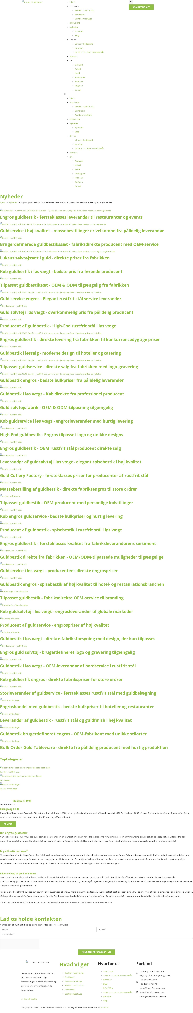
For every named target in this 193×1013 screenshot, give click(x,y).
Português (80, 77)
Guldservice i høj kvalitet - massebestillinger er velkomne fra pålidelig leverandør (82, 230)
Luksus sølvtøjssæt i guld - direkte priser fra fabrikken (55, 258)
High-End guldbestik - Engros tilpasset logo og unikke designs (61, 434)
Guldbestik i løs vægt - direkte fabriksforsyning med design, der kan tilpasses (77, 638)
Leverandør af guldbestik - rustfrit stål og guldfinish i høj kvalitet (66, 720)
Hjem (72, 2)
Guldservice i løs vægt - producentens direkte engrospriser (59, 570)
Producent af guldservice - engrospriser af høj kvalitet (54, 625)
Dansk (78, 90)
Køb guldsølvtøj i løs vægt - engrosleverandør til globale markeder (66, 611)
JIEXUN (104, 1007)
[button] (96, 94)
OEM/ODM (75, 23)
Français (79, 81)
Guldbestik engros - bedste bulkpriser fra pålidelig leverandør (62, 380)
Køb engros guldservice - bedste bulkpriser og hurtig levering (61, 516)
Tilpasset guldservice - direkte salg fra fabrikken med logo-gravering (69, 366)
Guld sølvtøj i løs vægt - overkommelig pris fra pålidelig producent (66, 312)
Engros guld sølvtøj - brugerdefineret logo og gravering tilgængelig (67, 652)
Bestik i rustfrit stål (84, 10)
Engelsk (79, 85)
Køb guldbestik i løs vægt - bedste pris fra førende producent (61, 271)
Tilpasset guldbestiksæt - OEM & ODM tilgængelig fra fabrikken (64, 285)
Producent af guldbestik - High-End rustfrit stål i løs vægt (58, 326)
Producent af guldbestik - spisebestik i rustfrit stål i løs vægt (61, 530)
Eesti (77, 73)
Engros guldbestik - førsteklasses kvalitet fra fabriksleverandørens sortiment (78, 543)
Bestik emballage (83, 19)
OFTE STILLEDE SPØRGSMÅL (89, 52)
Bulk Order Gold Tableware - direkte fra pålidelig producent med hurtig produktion (84, 747)
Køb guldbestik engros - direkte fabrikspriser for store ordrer (61, 679)
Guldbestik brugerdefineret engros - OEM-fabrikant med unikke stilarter (73, 734)
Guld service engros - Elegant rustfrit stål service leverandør (60, 298)
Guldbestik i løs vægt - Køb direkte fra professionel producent (62, 394)
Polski (78, 69)
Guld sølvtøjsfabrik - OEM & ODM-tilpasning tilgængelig (56, 407)
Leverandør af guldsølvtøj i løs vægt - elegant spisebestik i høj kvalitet (70, 462)
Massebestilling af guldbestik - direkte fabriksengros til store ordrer (68, 489)
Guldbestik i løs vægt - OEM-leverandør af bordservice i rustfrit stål (68, 666)
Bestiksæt (80, 14)
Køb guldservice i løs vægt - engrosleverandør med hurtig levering (66, 421)
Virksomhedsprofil (84, 44)
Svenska (79, 65)
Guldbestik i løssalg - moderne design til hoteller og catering (60, 353)
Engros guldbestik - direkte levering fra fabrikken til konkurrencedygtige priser (80, 339)
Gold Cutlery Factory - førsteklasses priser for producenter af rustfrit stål (74, 475)
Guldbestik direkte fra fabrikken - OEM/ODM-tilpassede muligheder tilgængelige (81, 557)
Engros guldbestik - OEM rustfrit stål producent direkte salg (60, 448)
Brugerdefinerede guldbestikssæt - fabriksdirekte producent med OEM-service (79, 244)
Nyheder (74, 27)
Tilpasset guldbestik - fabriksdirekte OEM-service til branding (62, 598)
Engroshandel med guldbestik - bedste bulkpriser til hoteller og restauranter (77, 706)
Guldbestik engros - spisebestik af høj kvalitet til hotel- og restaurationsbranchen (82, 584)
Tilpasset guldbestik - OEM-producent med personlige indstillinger (66, 502)
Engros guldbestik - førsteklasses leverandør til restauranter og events (71, 217)
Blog (77, 35)
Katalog (78, 48)
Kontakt (73, 56)
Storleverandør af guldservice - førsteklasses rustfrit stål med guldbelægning (78, 693)
